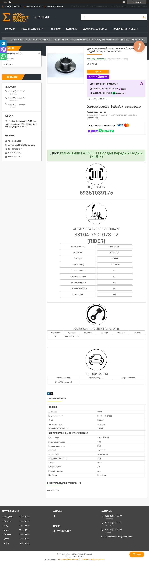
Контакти (71, 29)
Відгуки (9, 64)
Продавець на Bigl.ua (74, 557)
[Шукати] (144, 17)
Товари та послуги (32, 29)
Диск (54, 153)
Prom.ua (88, 554)
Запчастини (17, 40)
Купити (98, 71)
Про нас (56, 29)
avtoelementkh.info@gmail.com (21, 145)
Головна (10, 29)
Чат (139, 554)
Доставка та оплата (95, 29)
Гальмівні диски (60, 40)
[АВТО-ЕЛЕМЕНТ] (16, 17)
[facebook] (48, 394)
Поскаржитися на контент (70, 559)
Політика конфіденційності (93, 559)
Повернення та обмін (125, 29)
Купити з (93, 77)
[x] (51, 394)
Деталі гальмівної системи (37, 40)
